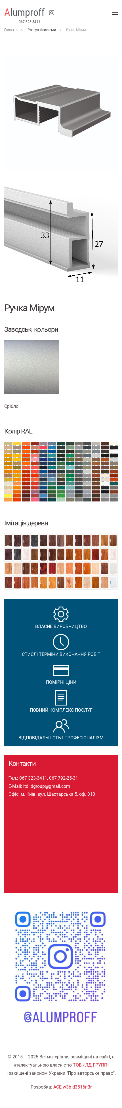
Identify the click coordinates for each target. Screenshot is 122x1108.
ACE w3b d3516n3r (72, 1087)
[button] (115, 12)
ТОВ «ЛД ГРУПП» (91, 1065)
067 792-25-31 (63, 778)
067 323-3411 (29, 21)
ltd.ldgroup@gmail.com (46, 786)
